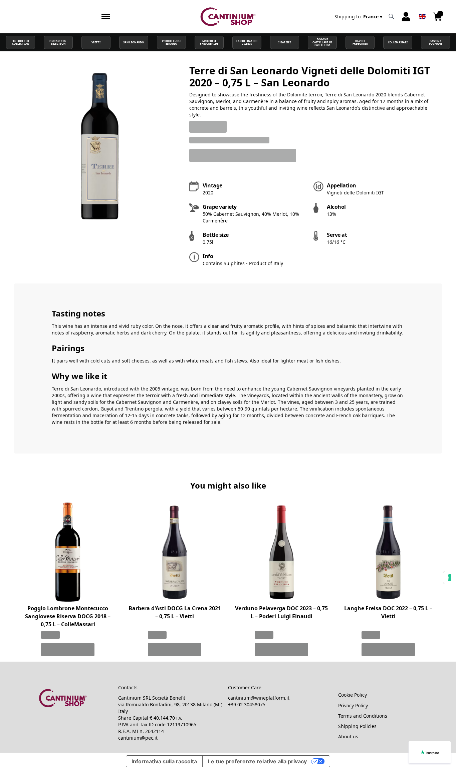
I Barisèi (284, 42)
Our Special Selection (58, 42)
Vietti (95, 42)
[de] (422, 7)
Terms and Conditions (362, 716)
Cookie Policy (352, 695)
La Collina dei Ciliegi (246, 42)
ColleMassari (398, 42)
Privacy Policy (353, 705)
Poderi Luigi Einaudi (171, 42)
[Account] (406, 16)
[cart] (437, 16)
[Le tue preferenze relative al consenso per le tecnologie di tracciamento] (449, 577)
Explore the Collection (20, 42)
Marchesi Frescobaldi (209, 42)
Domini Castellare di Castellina (322, 42)
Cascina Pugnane (435, 42)
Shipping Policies (357, 726)
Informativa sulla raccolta (164, 761)
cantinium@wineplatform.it (258, 698)
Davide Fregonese (360, 42)
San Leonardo (133, 42)
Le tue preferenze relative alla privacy (257, 761)
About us (348, 736)
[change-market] (359, 16)
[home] (228, 16)
